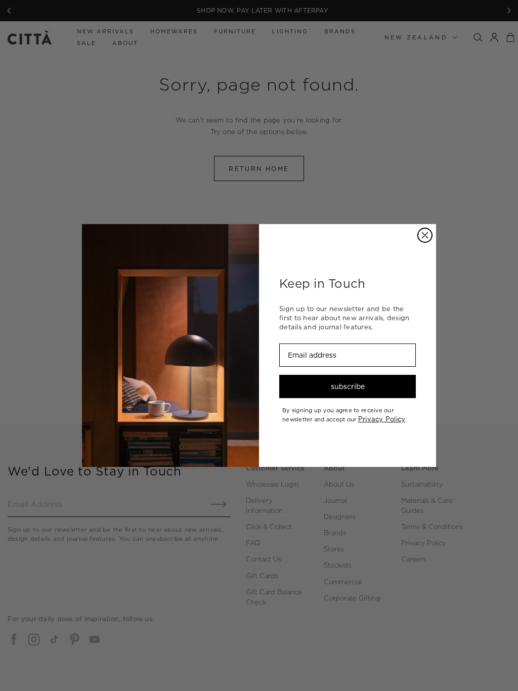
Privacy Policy (382, 418)
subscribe (348, 386)
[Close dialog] (425, 235)
